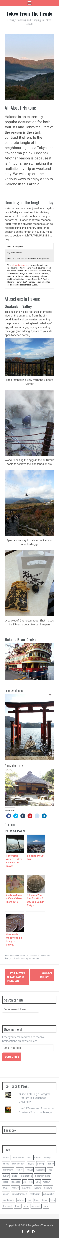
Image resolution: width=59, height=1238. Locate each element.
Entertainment (13, 955)
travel (18, 1206)
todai (36, 1200)
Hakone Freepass (18, 265)
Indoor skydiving (42, 1176)
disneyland (8, 1170)
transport (7, 1206)
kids (31, 1182)
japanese (15, 1182)
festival (29, 1170)
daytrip (10, 958)
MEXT (6, 1188)
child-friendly (18, 1164)
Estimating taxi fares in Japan (16, 977)
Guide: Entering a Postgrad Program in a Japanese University (35, 1097)
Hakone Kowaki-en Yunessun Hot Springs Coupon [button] (29, 258)
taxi (29, 1200)
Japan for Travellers (28, 955)
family (19, 1170)
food (16, 958)
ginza (14, 1176)
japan (5, 1182)
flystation (40, 1170)
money (15, 1188)
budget (37, 1157)
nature (37, 1188)
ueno (26, 1206)
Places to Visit (44, 955)
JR (24, 1182)
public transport (19, 1194)
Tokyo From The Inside (29, 13)
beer (29, 1157)
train (52, 1200)
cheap (6, 1164)
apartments (18, 1157)
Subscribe (12, 1056)
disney (51, 1164)
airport (6, 1157)
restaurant (35, 1194)
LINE (38, 1182)
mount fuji (24, 958)
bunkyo (47, 1157)
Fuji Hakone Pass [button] (14, 252)
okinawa (48, 1188)
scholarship (48, 1194)
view (37, 958)
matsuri (46, 1182)
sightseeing (8, 1200)
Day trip (40, 1164)
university (36, 1206)
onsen (32, 958)
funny (6, 1176)
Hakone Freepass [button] (15, 246)
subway (21, 1200)
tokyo (44, 1200)
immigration (26, 1176)
